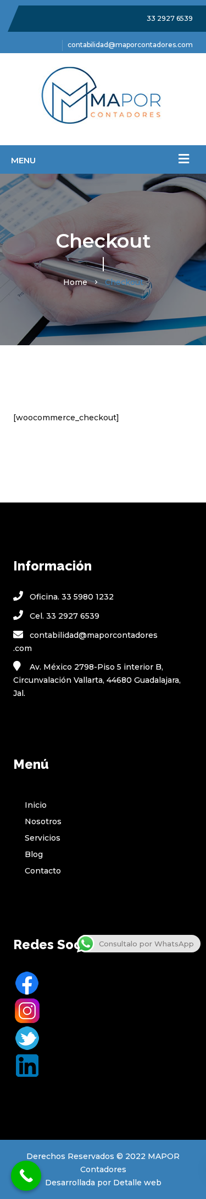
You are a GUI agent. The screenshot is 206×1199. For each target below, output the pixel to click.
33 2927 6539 (170, 18)
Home (75, 282)
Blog (34, 854)
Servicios (42, 838)
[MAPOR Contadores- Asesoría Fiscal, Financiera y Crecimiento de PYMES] (102, 99)
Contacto (43, 871)
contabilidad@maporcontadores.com (130, 45)
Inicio (36, 805)
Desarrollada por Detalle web (103, 1182)
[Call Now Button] (26, 1176)
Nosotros (43, 821)
